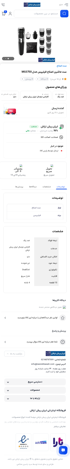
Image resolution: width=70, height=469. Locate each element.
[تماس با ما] (63, 450)
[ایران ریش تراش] (32, 5)
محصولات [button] (35, 390)
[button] (10, 14)
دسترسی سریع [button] (35, 381)
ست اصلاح (62, 66)
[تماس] (3, 4)
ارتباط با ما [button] (35, 398)
